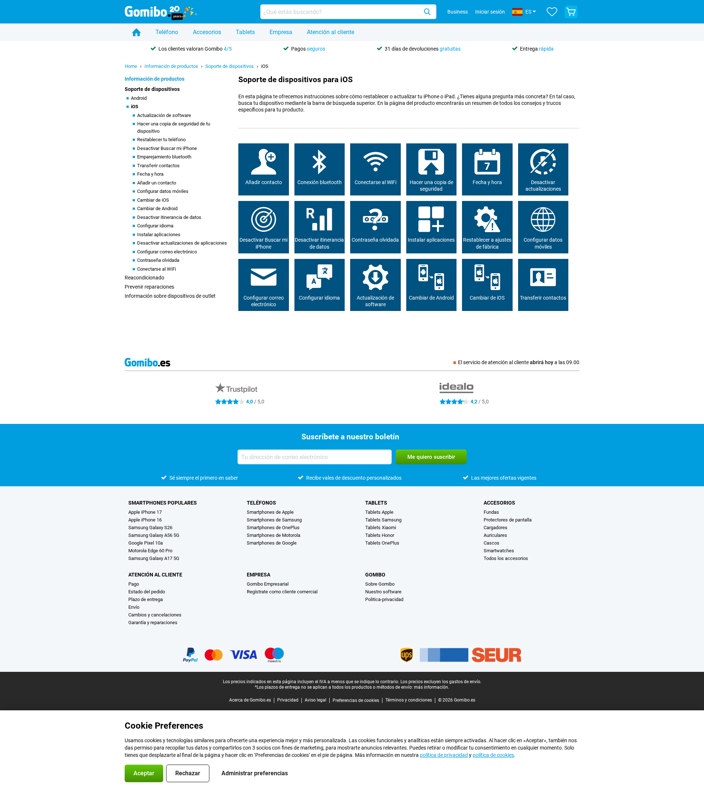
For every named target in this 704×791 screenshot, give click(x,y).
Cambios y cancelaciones (155, 615)
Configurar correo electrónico (167, 251)
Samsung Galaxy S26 (150, 527)
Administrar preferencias (254, 773)
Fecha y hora (150, 174)
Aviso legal (315, 700)
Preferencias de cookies (356, 700)
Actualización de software (164, 115)
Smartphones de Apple (270, 512)
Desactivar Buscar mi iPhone (167, 148)
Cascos (491, 543)
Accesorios (207, 32)
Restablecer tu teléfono (161, 139)
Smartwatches (499, 550)
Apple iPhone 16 (145, 520)
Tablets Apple (379, 512)
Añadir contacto (263, 182)
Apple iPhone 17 (145, 512)
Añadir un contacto (156, 183)
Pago (133, 584)
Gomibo (375, 575)
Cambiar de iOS (153, 200)
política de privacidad (444, 755)
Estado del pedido (146, 591)
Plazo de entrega (145, 599)
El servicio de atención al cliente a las (518, 362)
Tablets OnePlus (382, 543)
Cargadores (495, 527)
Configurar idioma (155, 225)
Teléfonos (261, 503)
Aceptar (143, 773)
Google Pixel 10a (145, 543)
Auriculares (495, 535)
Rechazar (187, 773)
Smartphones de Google (272, 543)
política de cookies (493, 755)
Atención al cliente (330, 32)
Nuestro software (383, 591)
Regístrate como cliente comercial (282, 591)
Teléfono (166, 32)
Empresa (281, 32)
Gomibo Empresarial (268, 584)
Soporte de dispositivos (229, 66)
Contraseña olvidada (158, 260)
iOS (264, 66)
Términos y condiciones (408, 700)
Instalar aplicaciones (158, 234)
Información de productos (171, 66)
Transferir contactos (158, 165)
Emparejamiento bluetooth (164, 157)
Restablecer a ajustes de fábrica (487, 243)
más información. (431, 687)
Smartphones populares (162, 503)
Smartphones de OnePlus (273, 527)
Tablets (245, 32)
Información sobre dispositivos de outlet (170, 296)
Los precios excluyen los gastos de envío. (440, 681)
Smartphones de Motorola (273, 535)
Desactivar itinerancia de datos (169, 217)
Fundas (491, 512)
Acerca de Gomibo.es (250, 700)
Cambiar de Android (157, 208)
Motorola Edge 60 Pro (150, 550)
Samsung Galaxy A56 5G (153, 535)
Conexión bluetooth (319, 182)
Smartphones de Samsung (274, 520)
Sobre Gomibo (380, 584)
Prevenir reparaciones (149, 287)
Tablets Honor (379, 535)
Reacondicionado (144, 278)
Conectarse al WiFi (156, 269)
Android (139, 98)
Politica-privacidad (384, 599)
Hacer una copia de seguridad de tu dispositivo (173, 127)
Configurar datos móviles (162, 191)
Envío (133, 607)
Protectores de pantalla (508, 520)
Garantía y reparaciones (152, 622)
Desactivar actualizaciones (543, 185)
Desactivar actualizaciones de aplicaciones (182, 243)
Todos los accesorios (506, 558)
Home (131, 66)
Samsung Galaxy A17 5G (153, 558)
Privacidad (287, 700)
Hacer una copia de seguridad (431, 185)
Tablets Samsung (383, 520)
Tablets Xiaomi (380, 527)
